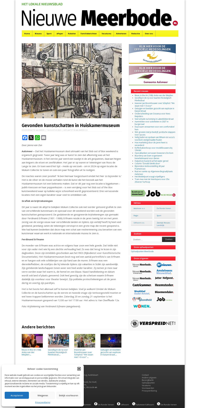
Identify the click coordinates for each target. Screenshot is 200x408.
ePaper (60, 33)
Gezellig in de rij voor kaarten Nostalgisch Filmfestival (58, 352)
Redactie (135, 33)
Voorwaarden (148, 388)
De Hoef (92, 382)
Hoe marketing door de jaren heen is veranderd (151, 144)
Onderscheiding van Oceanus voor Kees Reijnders (152, 115)
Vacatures (106, 33)
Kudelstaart (93, 375)
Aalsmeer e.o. (82, 130)
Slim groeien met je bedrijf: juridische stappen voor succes (155, 133)
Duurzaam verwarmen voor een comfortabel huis (154, 128)
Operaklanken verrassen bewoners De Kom (154, 153)
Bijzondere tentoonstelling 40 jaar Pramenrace (150, 167)
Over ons (149, 33)
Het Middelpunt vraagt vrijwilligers (150, 176)
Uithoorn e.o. (139, 222)
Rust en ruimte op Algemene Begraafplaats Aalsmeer (154, 172)
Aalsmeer (86, 404)
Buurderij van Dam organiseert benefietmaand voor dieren (148, 157)
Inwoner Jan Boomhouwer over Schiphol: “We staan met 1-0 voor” (83, 353)
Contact (145, 375)
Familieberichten (89, 33)
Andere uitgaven (149, 377)
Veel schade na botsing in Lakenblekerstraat (154, 119)
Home (27, 33)
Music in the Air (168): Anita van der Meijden (31, 352)
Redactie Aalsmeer (35, 130)
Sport (49, 33)
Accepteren (17, 395)
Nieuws (38, 33)
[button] (79, 368)
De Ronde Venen (164, 208)
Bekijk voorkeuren (68, 395)
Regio (136, 215)
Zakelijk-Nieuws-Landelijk (163, 223)
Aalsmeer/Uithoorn (144, 404)
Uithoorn (124, 404)
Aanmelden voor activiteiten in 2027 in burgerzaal (151, 123)
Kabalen (72, 33)
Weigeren (43, 395)
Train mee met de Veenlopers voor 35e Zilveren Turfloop (152, 180)
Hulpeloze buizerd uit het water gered (151, 161)
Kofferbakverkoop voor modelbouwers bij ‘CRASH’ (153, 149)
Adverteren (121, 33)
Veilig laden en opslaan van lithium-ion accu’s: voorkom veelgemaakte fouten (155, 138)
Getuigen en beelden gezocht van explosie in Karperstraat (110, 352)
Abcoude (90, 387)
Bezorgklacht (147, 380)
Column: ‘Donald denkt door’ (147, 163)
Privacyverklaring (42, 402)
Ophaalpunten (148, 382)
